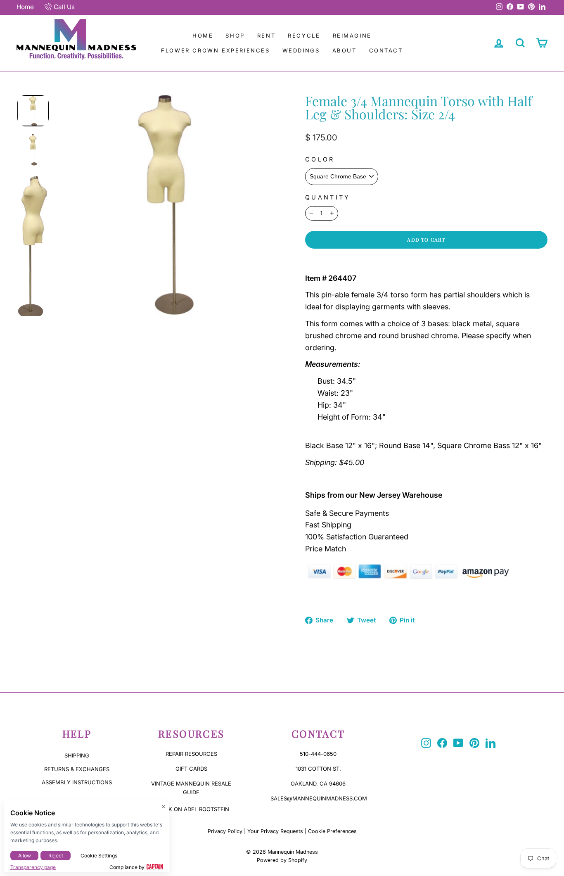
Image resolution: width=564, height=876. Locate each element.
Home (25, 7)
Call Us (64, 7)
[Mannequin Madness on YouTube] (458, 743)
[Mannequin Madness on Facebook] (442, 743)
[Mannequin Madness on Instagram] (426, 743)
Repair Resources (191, 753)
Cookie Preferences (332, 831)
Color (320, 159)
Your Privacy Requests (275, 831)
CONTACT (386, 50)
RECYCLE (304, 35)
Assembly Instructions (77, 782)
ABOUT (344, 50)
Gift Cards (191, 768)
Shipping (76, 755)
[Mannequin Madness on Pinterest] (474, 743)
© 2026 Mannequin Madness (282, 852)
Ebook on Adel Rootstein (191, 809)
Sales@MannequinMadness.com (318, 798)
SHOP (234, 35)
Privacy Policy (225, 831)
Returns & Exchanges (76, 769)
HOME (202, 35)
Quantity (328, 197)
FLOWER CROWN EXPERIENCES (215, 50)
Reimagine (352, 35)
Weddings (301, 50)
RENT (266, 35)
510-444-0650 (318, 753)
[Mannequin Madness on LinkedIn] (490, 743)
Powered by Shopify (282, 860)
